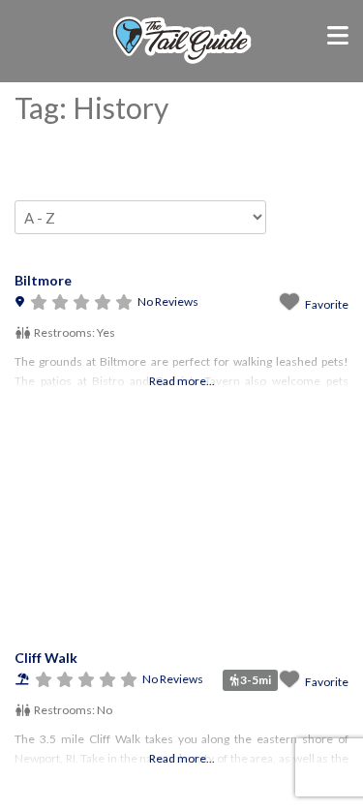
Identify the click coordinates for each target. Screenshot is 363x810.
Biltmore (43, 280)
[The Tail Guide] (182, 61)
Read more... (182, 381)
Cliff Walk (46, 657)
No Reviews (167, 301)
